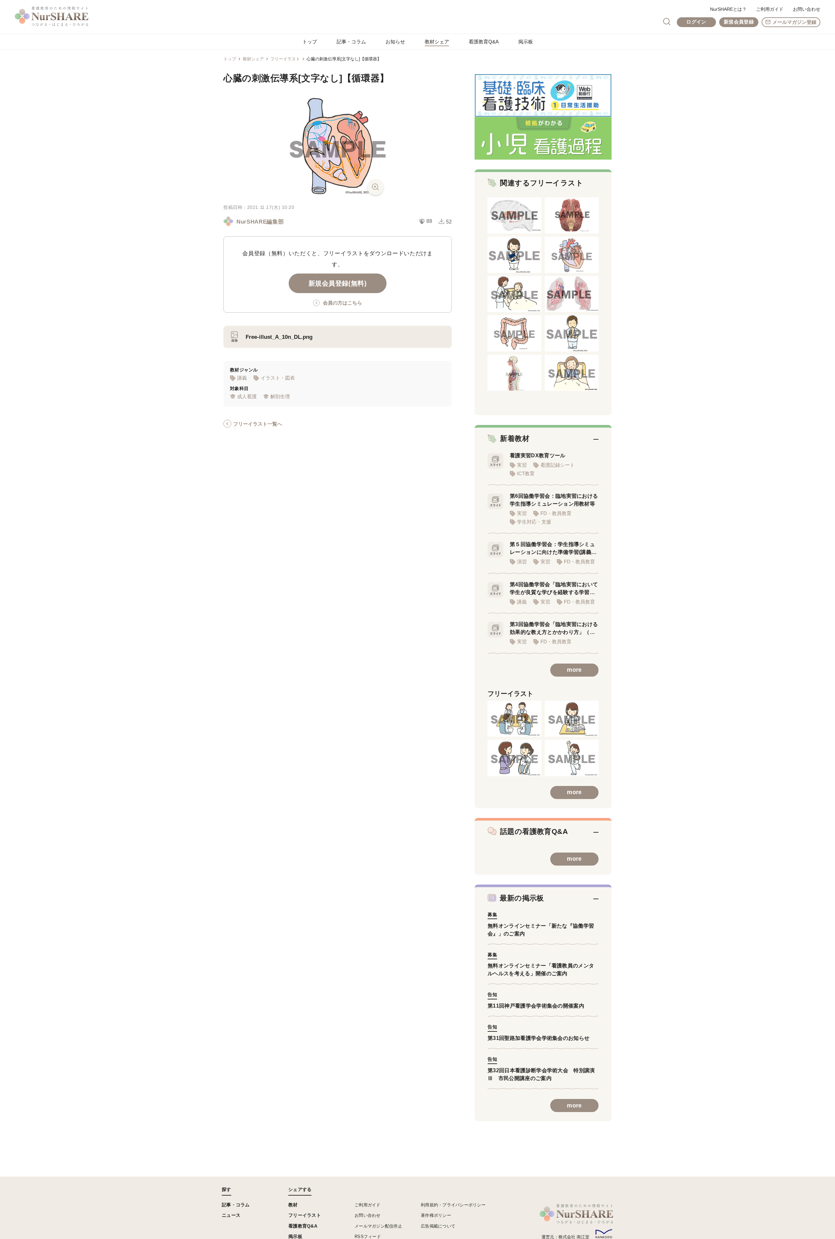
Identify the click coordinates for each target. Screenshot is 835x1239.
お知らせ (395, 41)
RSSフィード (368, 1236)
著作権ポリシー (436, 1215)
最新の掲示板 (522, 898)
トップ (309, 41)
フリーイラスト (285, 58)
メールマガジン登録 (794, 22)
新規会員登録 (739, 21)
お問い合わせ (806, 9)
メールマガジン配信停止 (378, 1226)
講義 (242, 378)
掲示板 (525, 41)
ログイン (696, 21)
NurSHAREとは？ (728, 9)
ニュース (231, 1215)
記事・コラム (351, 41)
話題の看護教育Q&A (534, 831)
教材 (293, 1204)
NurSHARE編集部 (260, 222)
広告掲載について (438, 1226)
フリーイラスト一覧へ (257, 424)
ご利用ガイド (769, 9)
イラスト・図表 (278, 378)
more (574, 670)
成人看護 (247, 396)
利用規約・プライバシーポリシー (453, 1204)
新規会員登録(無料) (338, 283)
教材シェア (437, 41)
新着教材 (514, 438)
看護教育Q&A (484, 41)
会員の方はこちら (342, 303)
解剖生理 (280, 396)
